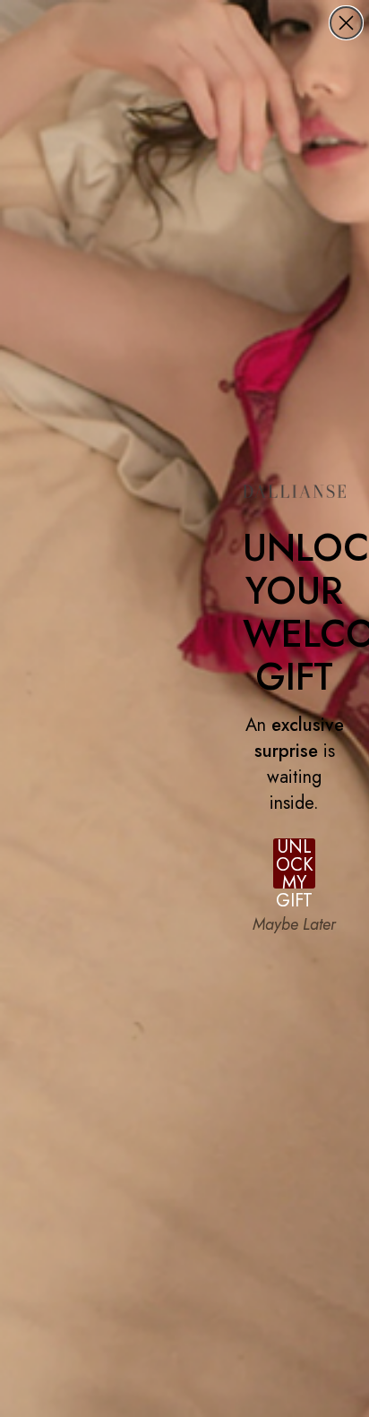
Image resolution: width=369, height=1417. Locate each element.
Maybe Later (294, 924)
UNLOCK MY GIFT (294, 863)
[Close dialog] (346, 23)
